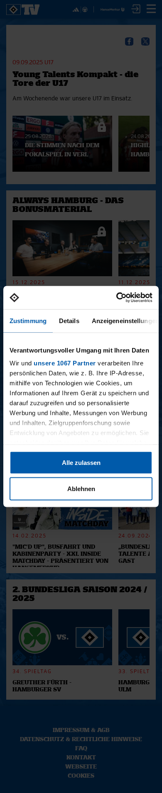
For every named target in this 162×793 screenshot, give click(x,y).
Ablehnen (81, 488)
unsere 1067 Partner (65, 363)
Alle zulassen (81, 462)
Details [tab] (69, 320)
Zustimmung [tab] (28, 320)
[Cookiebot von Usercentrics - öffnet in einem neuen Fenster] (116, 297)
